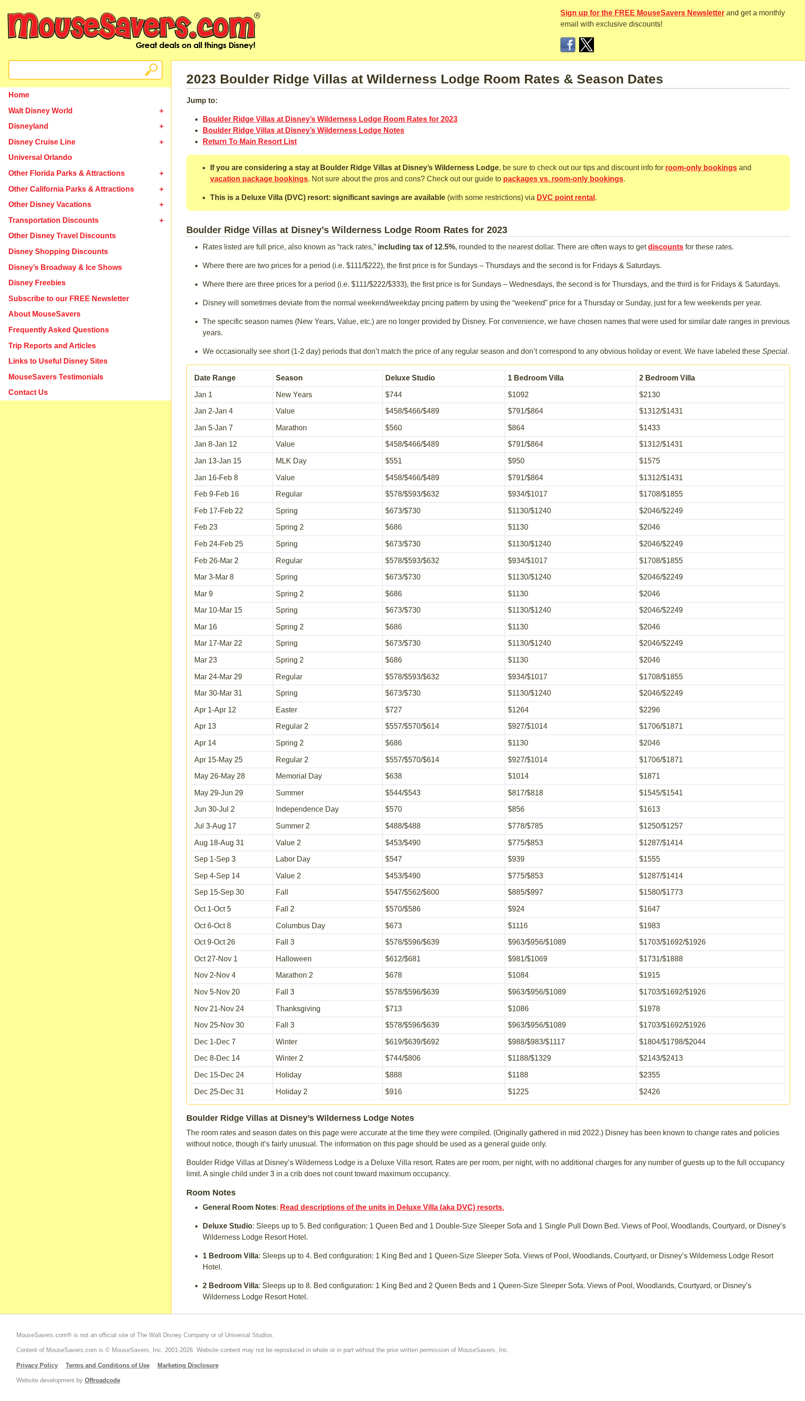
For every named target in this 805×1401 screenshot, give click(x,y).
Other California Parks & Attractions (71, 189)
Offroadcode (102, 1380)
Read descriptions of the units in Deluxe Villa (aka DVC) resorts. (392, 1207)
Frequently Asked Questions (58, 330)
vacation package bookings (259, 179)
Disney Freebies (37, 283)
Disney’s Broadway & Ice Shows (65, 267)
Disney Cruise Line (41, 142)
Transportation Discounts (53, 220)
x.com (586, 44)
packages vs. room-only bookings (563, 179)
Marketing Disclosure (187, 1365)
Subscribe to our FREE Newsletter (68, 299)
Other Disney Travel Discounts (62, 236)
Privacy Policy (37, 1365)
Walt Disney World (40, 111)
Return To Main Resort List (250, 141)
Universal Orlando (40, 157)
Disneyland (28, 126)
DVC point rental (566, 197)
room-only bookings (701, 168)
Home (18, 95)
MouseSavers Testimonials (55, 377)
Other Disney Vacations (49, 204)
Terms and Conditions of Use (108, 1365)
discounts (665, 247)
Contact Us (28, 392)
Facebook (567, 44)
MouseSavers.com (133, 30)
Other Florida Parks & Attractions (66, 173)
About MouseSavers (44, 314)
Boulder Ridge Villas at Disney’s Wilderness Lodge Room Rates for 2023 (330, 119)
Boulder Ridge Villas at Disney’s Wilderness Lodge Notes (303, 130)
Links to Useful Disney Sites (58, 361)
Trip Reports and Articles (52, 346)
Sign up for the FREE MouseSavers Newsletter (642, 13)
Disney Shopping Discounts (58, 251)
